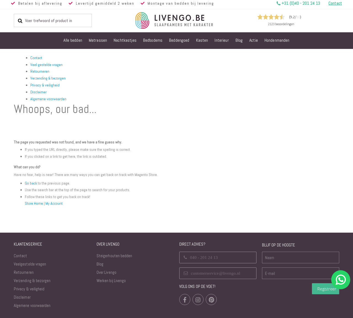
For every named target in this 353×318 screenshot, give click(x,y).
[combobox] (53, 20)
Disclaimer (38, 92)
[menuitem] (72, 40)
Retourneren (39, 71)
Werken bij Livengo (111, 280)
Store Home (34, 203)
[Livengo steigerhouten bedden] (187, 20)
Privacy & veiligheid (45, 85)
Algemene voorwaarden (48, 98)
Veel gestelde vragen (46, 64)
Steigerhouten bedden (114, 255)
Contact (36, 57)
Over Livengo (106, 272)
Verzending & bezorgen (48, 78)
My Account (54, 203)
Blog (100, 264)
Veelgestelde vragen (30, 264)
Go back (31, 183)
